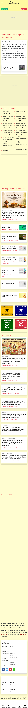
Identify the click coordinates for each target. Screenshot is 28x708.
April (3, 687)
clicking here (23, 634)
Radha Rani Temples (21, 144)
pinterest (10, 669)
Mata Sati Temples (7, 132)
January (4, 680)
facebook (3, 669)
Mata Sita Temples (20, 116)
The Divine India (14, 2)
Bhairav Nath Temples (8, 139)
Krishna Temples (7, 127)
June (3, 691)
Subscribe (23, 9)
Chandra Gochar (12, 654)
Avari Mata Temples (21, 130)
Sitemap (4, 658)
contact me (4, 634)
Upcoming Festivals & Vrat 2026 (13, 189)
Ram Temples (6, 150)
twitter (7, 669)
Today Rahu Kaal (13, 650)
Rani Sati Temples (20, 147)
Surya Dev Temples (21, 125)
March (3, 684)
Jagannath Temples (21, 118)
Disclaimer (4, 656)
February (4, 682)
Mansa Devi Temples (8, 148)
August (12, 682)
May (3, 689)
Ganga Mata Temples (8, 134)
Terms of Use (13, 660)
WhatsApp (4, 9)
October (12, 687)
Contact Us (5, 649)
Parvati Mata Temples (21, 132)
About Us (4, 646)
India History (5, 678)
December (12, 691)
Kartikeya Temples (7, 145)
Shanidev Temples (7, 130)
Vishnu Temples (6, 118)
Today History (13, 657)
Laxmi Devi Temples (21, 127)
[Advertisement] (14, 20)
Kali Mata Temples (7, 123)
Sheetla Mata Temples (8, 137)
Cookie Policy (5, 653)
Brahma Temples (20, 123)
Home (2, 6)
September (13, 684)
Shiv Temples (6, 111)
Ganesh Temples (20, 113)
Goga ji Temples (20, 120)
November (12, 689)
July (11, 680)
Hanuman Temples (7, 125)
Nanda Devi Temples (21, 149)
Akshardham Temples (8, 113)
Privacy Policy (5, 651)
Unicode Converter (12, 663)
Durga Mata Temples (8, 116)
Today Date (5, 660)
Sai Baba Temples (20, 111)
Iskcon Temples (6, 120)
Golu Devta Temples (21, 138)
